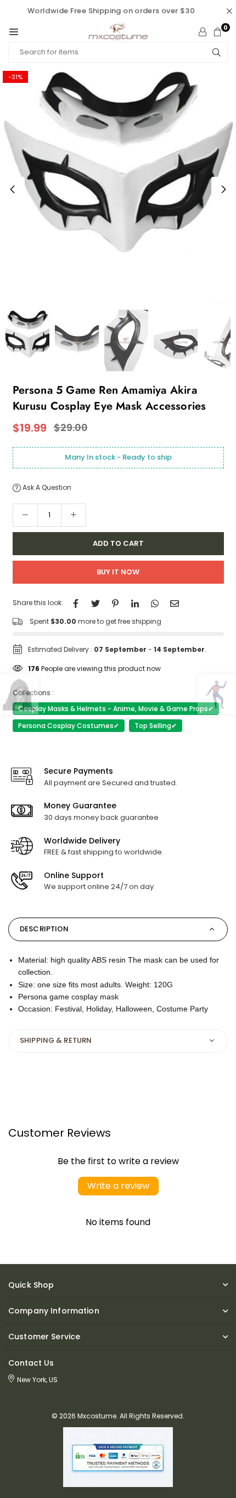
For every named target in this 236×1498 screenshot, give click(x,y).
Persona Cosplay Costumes (68, 725)
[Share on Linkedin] (135, 602)
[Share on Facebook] (76, 602)
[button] (13, 32)
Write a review (118, 1186)
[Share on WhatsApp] (155, 602)
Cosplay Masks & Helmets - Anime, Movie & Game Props (115, 708)
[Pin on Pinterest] (115, 602)
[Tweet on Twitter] (95, 602)
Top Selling (155, 725)
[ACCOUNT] (202, 32)
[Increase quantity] (73, 515)
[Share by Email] (174, 602)
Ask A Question (46, 487)
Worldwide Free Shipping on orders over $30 (111, 10)
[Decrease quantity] (25, 515)
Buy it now (118, 572)
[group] (118, 186)
